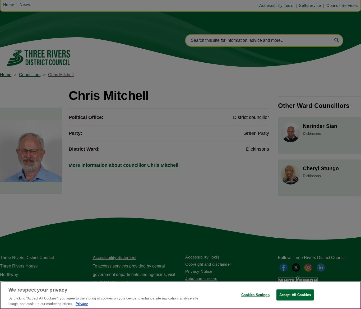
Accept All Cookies (295, 295)
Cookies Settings (255, 295)
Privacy (82, 304)
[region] (180, 295)
